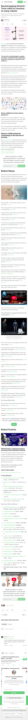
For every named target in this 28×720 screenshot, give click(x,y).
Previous (5, 614)
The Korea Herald (10, 376)
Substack (7, 717)
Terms (16, 710)
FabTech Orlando (8, 549)
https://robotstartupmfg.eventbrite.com (11, 472)
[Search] (25, 653)
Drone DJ (9, 204)
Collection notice (22, 710)
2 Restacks (12, 605)
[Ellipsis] (26, 637)
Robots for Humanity (12, 73)
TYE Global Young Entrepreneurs (12, 495)
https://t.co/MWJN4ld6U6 (7, 153)
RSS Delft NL (7, 514)
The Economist (14, 405)
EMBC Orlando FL (8, 516)
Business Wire (17, 383)
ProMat (6, 563)
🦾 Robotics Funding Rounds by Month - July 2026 (10, 657)
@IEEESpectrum (7, 140)
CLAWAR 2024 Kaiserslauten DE (12, 532)
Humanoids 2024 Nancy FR (11, 560)
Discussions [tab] (11, 653)
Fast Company (8, 356)
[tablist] (7, 624)
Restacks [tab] (10, 624)
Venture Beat (4, 390)
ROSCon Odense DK (9, 551)
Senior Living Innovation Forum (12, 478)
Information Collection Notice (18, 702)
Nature (12, 315)
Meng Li (6, 636)
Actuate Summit (8, 536)
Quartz (11, 344)
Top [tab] (2, 653)
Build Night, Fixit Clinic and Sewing (13, 499)
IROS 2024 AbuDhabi (9, 547)
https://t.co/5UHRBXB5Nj (7, 151)
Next (23, 614)
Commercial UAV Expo (10, 527)
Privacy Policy (15, 703)
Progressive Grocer (9, 366)
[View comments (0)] (8, 665)
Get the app (20, 713)
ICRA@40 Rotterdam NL (10, 540)
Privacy (12, 710)
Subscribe (20, 1)
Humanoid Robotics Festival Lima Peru (14, 518)
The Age (21, 225)
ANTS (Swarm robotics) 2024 (11, 542)
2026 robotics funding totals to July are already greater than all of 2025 (10, 661)
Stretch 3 (3, 44)
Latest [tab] (6, 653)
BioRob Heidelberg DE (9, 525)
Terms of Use (21, 701)
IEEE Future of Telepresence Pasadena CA (14, 556)
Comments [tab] (4, 624)
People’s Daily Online (20, 349)
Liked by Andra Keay (9, 638)
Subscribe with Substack (15, 698)
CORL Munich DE (8, 554)
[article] (14, 661)
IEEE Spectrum (19, 397)
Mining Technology (12, 371)
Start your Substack (10, 713)
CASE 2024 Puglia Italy (10, 523)
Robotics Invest (7, 482)
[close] (24, 671)
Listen (25, 20)
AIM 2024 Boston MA (9, 511)
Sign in (25, 1)
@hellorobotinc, (5, 147)
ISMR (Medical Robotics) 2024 (11, 507)
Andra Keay (6, 19)
